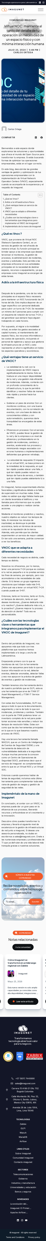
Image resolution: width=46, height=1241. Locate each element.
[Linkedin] (40, 3)
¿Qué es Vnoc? (12, 199)
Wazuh (23, 1132)
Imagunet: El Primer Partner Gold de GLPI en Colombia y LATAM (22, 1208)
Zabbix (23, 1124)
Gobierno (23, 1178)
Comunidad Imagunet (23, 1157)
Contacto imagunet (23, 1162)
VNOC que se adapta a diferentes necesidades (20, 213)
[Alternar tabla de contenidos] (39, 195)
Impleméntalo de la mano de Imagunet (23, 226)
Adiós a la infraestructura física (20, 202)
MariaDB (23, 1137)
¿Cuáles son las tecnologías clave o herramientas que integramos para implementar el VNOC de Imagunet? (22, 220)
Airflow (23, 1141)
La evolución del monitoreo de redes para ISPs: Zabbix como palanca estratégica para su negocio (22, 1204)
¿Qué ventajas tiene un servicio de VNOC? (21, 206)
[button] (36, 137)
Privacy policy (34, 1237)
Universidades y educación (23, 1187)
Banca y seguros (23, 1191)
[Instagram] (43, 3)
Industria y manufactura (23, 1183)
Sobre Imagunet (23, 1153)
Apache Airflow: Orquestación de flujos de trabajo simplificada (22, 1212)
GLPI (23, 1128)
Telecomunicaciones (23, 1174)
